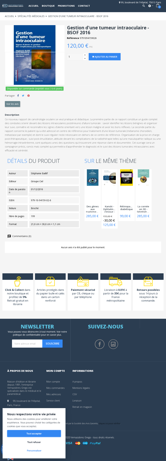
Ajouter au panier (105, 56)
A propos (77, 381)
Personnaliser (34, 450)
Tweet (23, 95)
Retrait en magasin (82, 406)
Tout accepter (34, 433)
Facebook (100, 344)
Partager (18, 95)
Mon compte (53, 381)
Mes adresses (53, 394)
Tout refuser (34, 442)
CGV (74, 394)
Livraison (77, 400)
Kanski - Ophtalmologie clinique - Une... (109, 208)
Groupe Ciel (37, 181)
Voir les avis (12, 103)
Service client (53, 400)
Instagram (113, 344)
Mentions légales (81, 387)
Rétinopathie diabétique (126, 208)
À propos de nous (20, 371)
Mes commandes (55, 387)
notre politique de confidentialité (40, 333)
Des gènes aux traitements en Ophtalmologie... (92, 208)
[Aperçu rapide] (86, 176)
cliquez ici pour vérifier (109, 423)
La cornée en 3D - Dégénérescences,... (143, 208)
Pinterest (28, 95)
